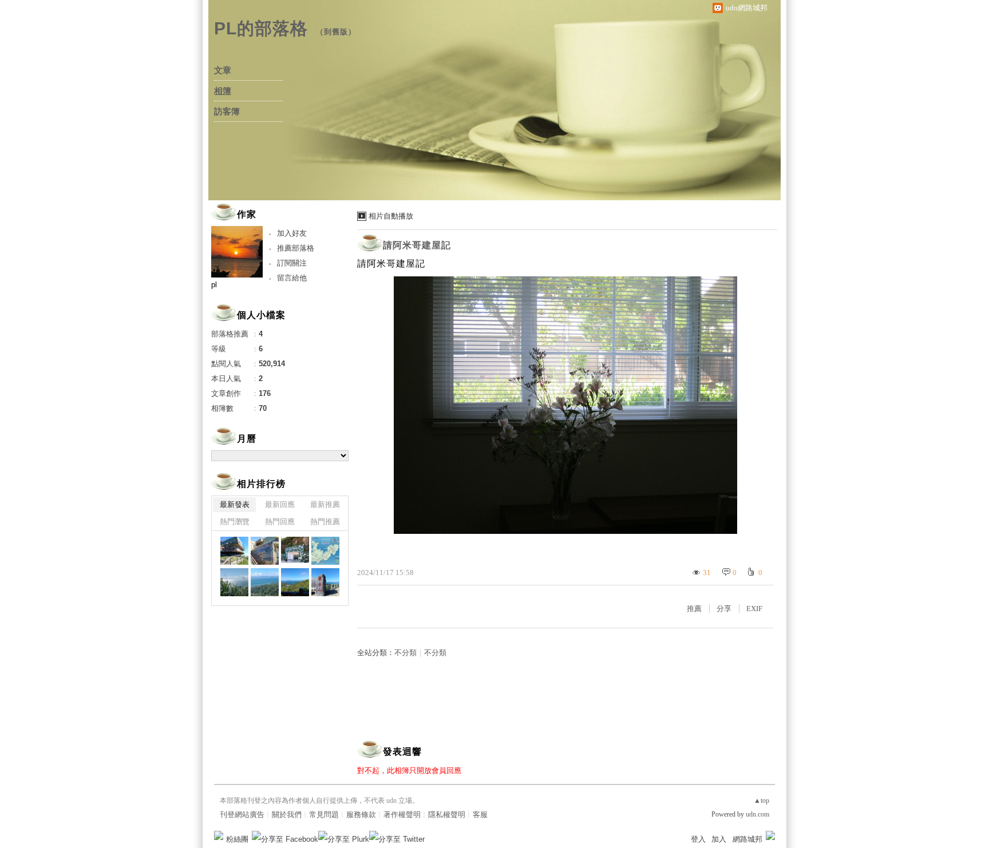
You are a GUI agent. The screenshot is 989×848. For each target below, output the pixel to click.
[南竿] (234, 551)
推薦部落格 (295, 248)
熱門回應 (280, 521)
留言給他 (292, 278)
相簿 (222, 91)
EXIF (754, 608)
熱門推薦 (325, 521)
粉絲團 (237, 839)
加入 (718, 839)
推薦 (694, 608)
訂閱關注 (292, 263)
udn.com (757, 814)
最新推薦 (325, 504)
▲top (761, 801)
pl (214, 284)
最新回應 (280, 504)
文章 (222, 70)
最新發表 (235, 504)
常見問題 (324, 814)
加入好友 (292, 233)
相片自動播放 (391, 216)
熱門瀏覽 (235, 521)
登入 (698, 839)
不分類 (405, 652)
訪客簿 (227, 111)
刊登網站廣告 (242, 814)
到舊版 (336, 31)
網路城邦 (747, 839)
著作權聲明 (402, 814)
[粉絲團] (218, 835)
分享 (724, 608)
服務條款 (361, 814)
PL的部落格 (261, 28)
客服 (480, 814)
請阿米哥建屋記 (417, 245)
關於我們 (287, 814)
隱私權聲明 (446, 814)
